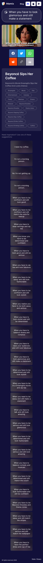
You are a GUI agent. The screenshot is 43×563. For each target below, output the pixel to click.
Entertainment (12, 95)
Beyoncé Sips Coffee (15, 117)
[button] (21, 62)
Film (33, 90)
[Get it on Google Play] (39, 4)
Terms (34, 559)
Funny (10, 99)
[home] (8, 4)
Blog (22, 4)
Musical (10, 104)
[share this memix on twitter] (21, 53)
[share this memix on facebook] (13, 53)
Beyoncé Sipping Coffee (16, 112)
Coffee (32, 125)
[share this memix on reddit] (13, 62)
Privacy (38, 559)
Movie (23, 90)
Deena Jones (30, 108)
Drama (32, 99)
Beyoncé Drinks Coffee (15, 121)
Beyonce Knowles (13, 108)
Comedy (26, 95)
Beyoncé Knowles (25, 104)
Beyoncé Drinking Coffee (16, 125)
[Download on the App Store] (33, 4)
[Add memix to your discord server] (28, 4)
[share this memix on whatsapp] (30, 53)
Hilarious (21, 99)
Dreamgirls (11, 90)
